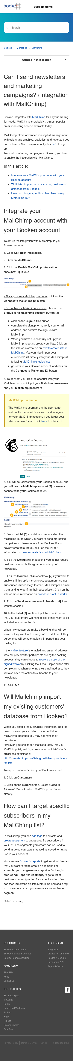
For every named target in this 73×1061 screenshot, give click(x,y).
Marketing (21, 47)
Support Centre (55, 966)
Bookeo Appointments (15, 949)
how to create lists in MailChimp (41, 552)
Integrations (54, 949)
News (6, 976)
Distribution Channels (58, 953)
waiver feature (19, 650)
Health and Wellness (14, 1008)
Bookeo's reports (30, 861)
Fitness (7, 1020)
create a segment (14, 840)
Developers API (55, 961)
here (54, 144)
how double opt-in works (52, 594)
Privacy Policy (11, 1042)
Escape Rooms (11, 1024)
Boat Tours (9, 1029)
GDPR (43, 1042)
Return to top (11, 901)
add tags (37, 836)
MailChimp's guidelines (36, 361)
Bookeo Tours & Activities (16, 957)
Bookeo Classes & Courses (17, 953)
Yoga (6, 1016)
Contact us (9, 980)
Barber (7, 1012)
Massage (8, 999)
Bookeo (8, 47)
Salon (7, 1003)
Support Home (43, 7)
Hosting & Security (57, 957)
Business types (11, 995)
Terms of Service (29, 1042)
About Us (8, 972)
